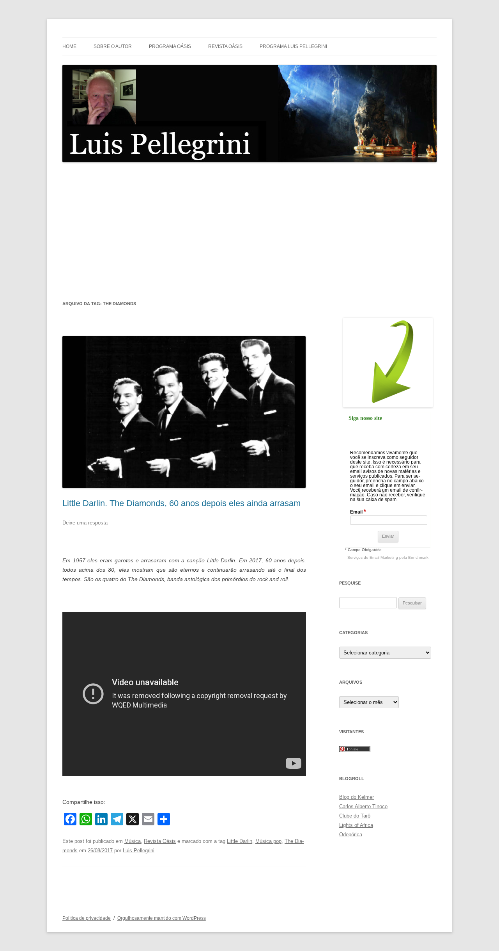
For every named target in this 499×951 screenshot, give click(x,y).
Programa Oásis (170, 46)
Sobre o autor (113, 46)
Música (132, 841)
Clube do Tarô (354, 816)
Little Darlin (239, 841)
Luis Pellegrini (138, 850)
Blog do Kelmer (356, 797)
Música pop (268, 841)
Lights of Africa (356, 825)
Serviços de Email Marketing (372, 557)
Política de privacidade (86, 918)
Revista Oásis (225, 46)
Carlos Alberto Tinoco (363, 806)
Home (69, 46)
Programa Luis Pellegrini (293, 46)
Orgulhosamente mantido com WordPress (161, 918)
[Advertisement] (249, 231)
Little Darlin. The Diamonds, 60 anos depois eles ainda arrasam (181, 503)
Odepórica (350, 834)
